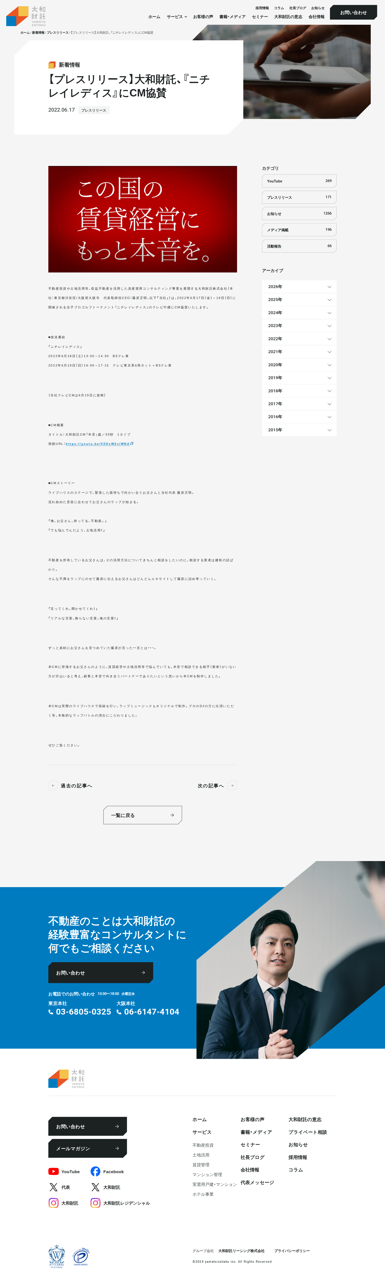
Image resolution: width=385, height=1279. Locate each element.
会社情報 (317, 17)
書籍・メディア (232, 17)
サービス (202, 1131)
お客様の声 (203, 17)
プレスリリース (93, 110)
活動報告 (299, 246)
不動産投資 (203, 1145)
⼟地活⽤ (200, 1155)
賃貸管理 (200, 1164)
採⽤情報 (262, 7)
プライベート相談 (308, 1131)
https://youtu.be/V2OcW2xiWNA (98, 443)
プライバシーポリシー (292, 1250)
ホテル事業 (203, 1194)
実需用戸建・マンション (214, 1184)
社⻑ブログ (297, 7)
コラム (279, 7)
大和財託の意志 (288, 17)
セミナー (260, 17)
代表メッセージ (257, 1182)
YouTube (299, 181)
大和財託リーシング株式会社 (241, 1250)
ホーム (154, 17)
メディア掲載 (299, 229)
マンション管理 (207, 1174)
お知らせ (318, 7)
